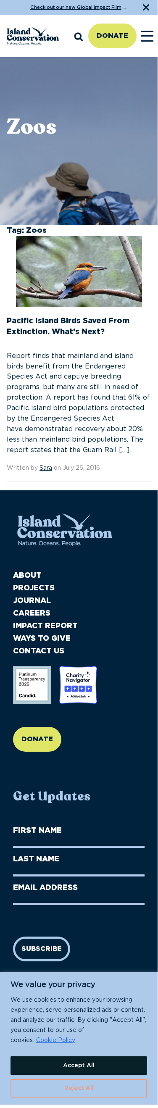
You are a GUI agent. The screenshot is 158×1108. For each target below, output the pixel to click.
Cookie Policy (55, 1040)
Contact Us (38, 651)
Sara (46, 468)
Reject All (79, 1088)
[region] (79, 1038)
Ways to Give (42, 638)
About (27, 575)
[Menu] (147, 36)
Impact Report (45, 626)
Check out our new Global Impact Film (75, 7)
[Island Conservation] (33, 36)
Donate (112, 35)
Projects (34, 588)
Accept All (79, 1066)
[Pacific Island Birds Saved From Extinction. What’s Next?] (79, 275)
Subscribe (41, 948)
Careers (31, 613)
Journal (32, 601)
